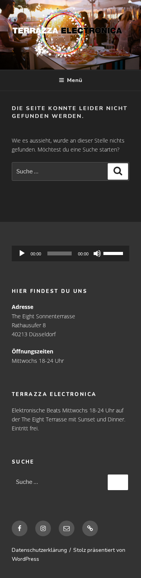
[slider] (59, 253)
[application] (70, 253)
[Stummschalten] (97, 253)
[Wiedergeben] (22, 253)
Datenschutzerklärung (39, 550)
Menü (74, 80)
